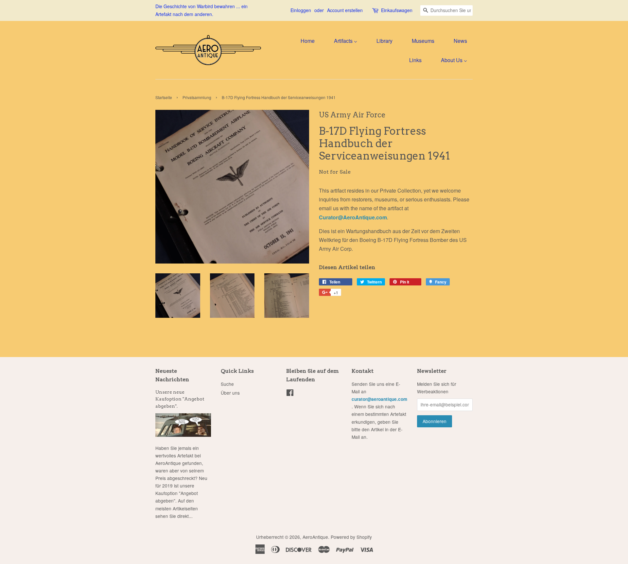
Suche (227, 384)
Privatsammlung (197, 97)
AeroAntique (315, 537)
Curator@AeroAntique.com (353, 217)
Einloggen (300, 10)
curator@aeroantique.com (379, 399)
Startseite (163, 97)
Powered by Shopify (351, 537)
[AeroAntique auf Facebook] (290, 393)
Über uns (230, 392)
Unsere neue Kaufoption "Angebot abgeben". (179, 399)
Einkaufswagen (396, 10)
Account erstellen (345, 10)
